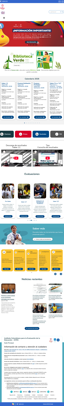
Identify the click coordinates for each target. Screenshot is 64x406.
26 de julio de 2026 (7, 107)
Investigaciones (45, 251)
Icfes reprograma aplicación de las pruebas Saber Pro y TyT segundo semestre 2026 (55, 297)
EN (59, 1)
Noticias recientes (32, 279)
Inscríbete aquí (32, 41)
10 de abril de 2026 (54, 101)
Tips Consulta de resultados (47, 146)
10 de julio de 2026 (6, 103)
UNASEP (9, 252)
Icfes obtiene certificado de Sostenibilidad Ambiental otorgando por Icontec (39, 297)
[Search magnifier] (62, 12)
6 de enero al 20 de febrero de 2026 (54, 96)
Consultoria (59, 251)
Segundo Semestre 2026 (7, 85)
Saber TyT (56, 201)
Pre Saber (8, 201)
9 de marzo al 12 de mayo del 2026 (24, 91)
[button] (4, 18)
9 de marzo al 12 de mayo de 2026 (8, 91)
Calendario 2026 (32, 79)
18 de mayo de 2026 (55, 109)
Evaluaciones (32, 174)
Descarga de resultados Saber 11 (16, 146)
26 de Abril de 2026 (55, 104)
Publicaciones (21, 251)
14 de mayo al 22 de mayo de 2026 (8, 97)
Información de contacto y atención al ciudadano (25, 347)
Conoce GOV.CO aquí (48, 404)
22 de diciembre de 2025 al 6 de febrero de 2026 (56, 91)
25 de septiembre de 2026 (8, 112)
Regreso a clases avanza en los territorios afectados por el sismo (8, 297)
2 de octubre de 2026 (24, 112)
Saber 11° (24, 202)
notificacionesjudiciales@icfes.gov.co (28, 383)
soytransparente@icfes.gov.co (26, 387)
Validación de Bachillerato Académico (40, 202)
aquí (33, 363)
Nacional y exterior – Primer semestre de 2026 (56, 86)
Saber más (39, 228)
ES (62, 1)
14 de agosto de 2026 (56, 112)
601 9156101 (30, 359)
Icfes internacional (33, 252)
